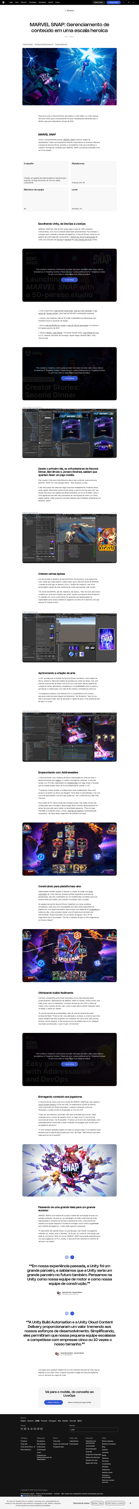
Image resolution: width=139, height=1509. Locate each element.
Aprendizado (42, 2)
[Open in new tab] (34, 1447)
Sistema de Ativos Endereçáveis (83, 237)
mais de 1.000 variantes (83, 311)
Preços (57, 2)
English (23, 1421)
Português (52, 1421)
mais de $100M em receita (55, 325)
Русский (73, 1421)
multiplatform (94, 909)
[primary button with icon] (67, 1257)
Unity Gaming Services (83, 240)
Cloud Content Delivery (47, 1105)
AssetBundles (72, 783)
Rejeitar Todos (97, 1503)
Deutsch (30, 1421)
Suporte (50, 2)
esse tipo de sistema (75, 811)
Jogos (11, 2)
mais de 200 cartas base (63, 311)
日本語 (37, 1421)
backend (68, 240)
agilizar (58, 780)
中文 (59, 1421)
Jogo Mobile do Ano (91, 333)
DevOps (60, 240)
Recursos (24, 2)
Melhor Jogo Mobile (54, 333)
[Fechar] (130, 1503)
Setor (17, 2)
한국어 (80, 1421)
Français (44, 1421)
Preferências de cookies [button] (33, 1496)
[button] (98, 2)
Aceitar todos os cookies (115, 1503)
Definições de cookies (81, 1503)
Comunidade (32, 2)
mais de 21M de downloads (77, 325)
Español (65, 1421)
